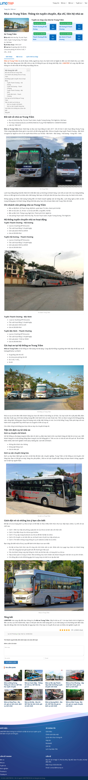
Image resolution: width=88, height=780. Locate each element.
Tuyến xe (79, 3)
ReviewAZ (49, 743)
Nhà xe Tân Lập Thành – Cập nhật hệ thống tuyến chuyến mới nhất (53, 685)
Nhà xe (63, 3)
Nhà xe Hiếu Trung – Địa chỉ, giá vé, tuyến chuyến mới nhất (74, 704)
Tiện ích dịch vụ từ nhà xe (12, 102)
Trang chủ (56, 3)
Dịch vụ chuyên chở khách (14, 104)
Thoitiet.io (3, 771)
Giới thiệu (9, 56)
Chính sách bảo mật (52, 734)
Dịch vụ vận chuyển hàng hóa (15, 106)
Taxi (86, 3)
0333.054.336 (57, 765)
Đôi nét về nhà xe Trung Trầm (13, 72)
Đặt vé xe (19, 56)
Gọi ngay (53, 27)
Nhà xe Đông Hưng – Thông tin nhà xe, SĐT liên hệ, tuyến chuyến (13, 685)
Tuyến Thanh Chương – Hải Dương (15, 83)
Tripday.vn (3, 774)
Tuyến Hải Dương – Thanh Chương (14, 87)
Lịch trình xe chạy (32, 56)
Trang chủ (7, 9)
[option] (13, 679)
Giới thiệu (49, 732)
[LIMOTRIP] (7, 3)
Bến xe (70, 3)
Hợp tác (48, 740)
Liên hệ (48, 746)
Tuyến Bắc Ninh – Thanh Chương (14, 95)
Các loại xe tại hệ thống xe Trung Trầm (14, 99)
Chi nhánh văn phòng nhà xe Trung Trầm (15, 75)
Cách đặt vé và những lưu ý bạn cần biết (15, 109)
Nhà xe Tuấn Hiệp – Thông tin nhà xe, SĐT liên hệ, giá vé (33, 685)
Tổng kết (7, 112)
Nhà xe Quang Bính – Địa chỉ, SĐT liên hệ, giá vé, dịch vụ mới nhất (53, 704)
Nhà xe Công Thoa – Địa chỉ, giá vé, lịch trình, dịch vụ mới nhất (13, 704)
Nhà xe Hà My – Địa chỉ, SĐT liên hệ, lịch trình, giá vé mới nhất (33, 704)
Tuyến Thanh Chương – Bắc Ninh (15, 91)
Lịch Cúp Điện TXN (51, 749)
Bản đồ (48, 762)
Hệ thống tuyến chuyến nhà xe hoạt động (15, 80)
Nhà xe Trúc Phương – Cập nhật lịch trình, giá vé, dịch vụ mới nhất (75, 685)
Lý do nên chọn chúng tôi (54, 737)
